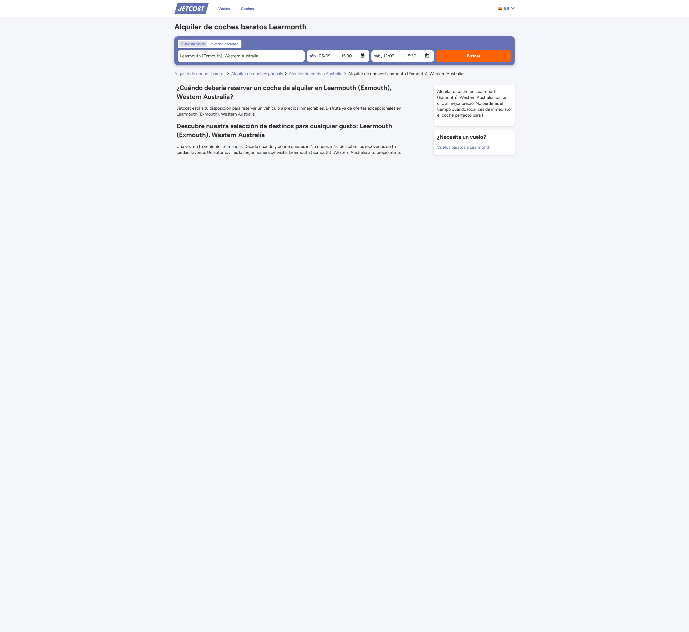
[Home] (191, 8)
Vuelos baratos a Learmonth (463, 147)
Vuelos (224, 8)
